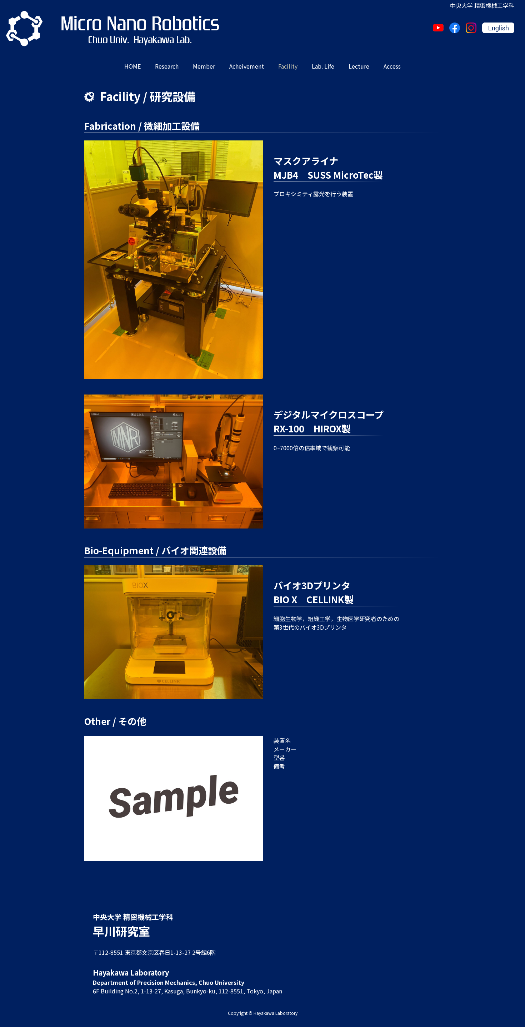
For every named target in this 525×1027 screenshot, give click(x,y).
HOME (132, 66)
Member (204, 66)
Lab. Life (323, 66)
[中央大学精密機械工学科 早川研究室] (24, 28)
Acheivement (246, 66)
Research (167, 66)
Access (392, 66)
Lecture (359, 66)
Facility (288, 66)
